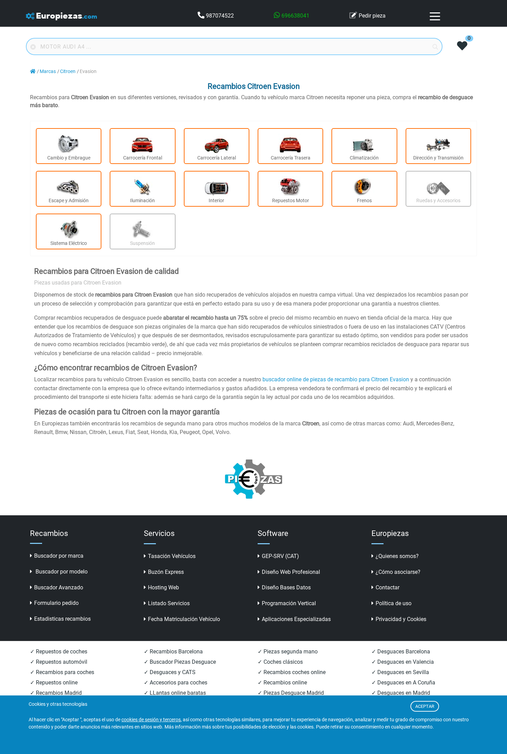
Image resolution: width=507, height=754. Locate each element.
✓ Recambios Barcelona (173, 651)
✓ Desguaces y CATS (170, 672)
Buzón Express (166, 572)
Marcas (48, 71)
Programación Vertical (289, 603)
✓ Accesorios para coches (175, 682)
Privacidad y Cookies (401, 619)
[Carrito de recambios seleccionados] (462, 46)
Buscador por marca (58, 555)
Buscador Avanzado (58, 587)
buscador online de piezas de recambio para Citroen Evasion (335, 379)
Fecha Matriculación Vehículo (184, 619)
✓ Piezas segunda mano (288, 651)
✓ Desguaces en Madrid (400, 693)
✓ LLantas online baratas (175, 693)
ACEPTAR (424, 706)
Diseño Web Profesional (291, 572)
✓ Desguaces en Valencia (402, 662)
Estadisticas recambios (62, 619)
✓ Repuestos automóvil (58, 662)
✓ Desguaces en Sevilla (400, 672)
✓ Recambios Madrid (56, 693)
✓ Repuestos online (54, 682)
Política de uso (393, 603)
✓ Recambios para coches (62, 672)
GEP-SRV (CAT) (280, 556)
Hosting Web (163, 587)
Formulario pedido (56, 603)
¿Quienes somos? (397, 556)
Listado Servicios (169, 603)
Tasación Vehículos (172, 556)
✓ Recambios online (282, 682)
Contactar (387, 587)
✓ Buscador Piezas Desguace (180, 662)
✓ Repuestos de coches (58, 651)
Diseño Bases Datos (286, 587)
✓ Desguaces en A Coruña (403, 682)
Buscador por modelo (61, 571)
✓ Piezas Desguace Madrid (291, 693)
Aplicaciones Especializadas (296, 619)
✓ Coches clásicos (280, 662)
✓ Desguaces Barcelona (400, 651)
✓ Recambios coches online (292, 672)
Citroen (68, 71)
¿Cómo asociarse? (398, 572)
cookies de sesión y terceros (151, 720)
